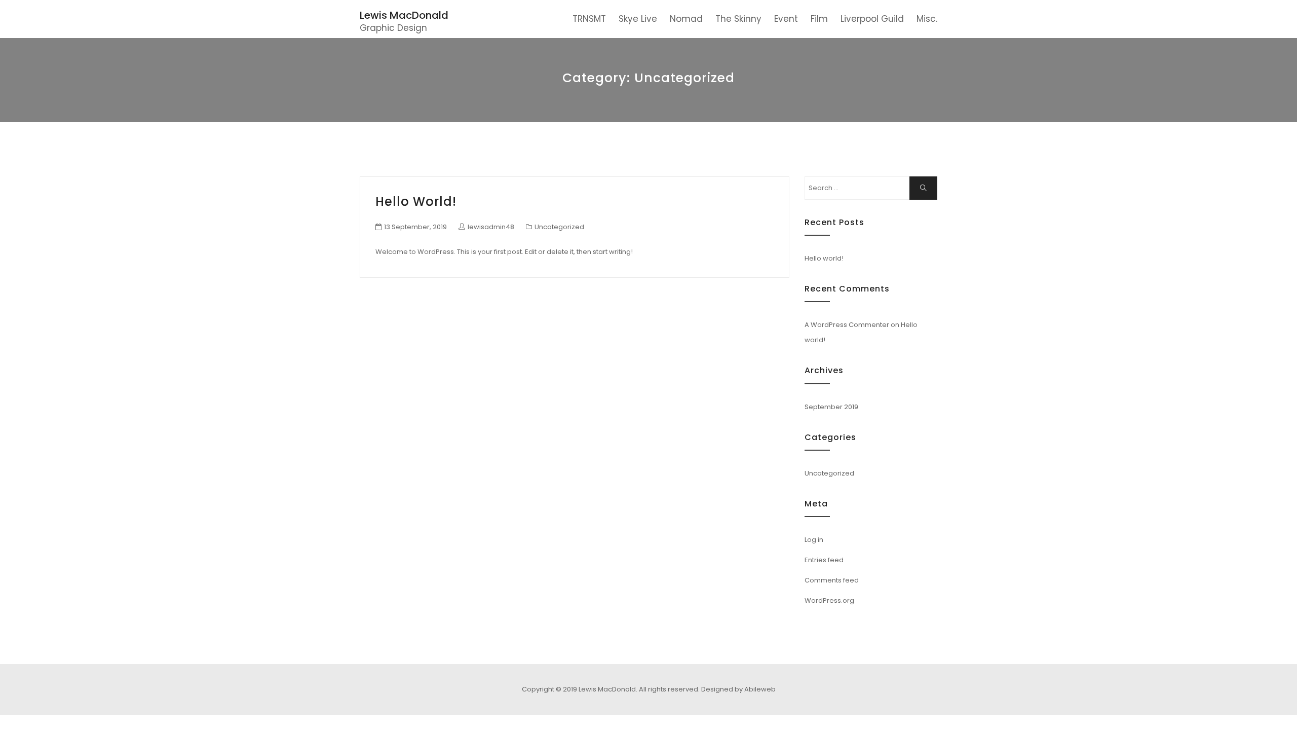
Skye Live (638, 19)
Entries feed (824, 560)
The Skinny (738, 19)
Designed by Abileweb (738, 689)
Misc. (927, 19)
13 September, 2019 (415, 227)
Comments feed (832, 580)
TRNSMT (589, 19)
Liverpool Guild (872, 19)
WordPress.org (829, 600)
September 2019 (831, 407)
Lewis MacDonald (404, 15)
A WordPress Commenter (847, 325)
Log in (814, 539)
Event (786, 19)
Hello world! (415, 201)
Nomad (686, 19)
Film (819, 19)
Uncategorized (559, 227)
